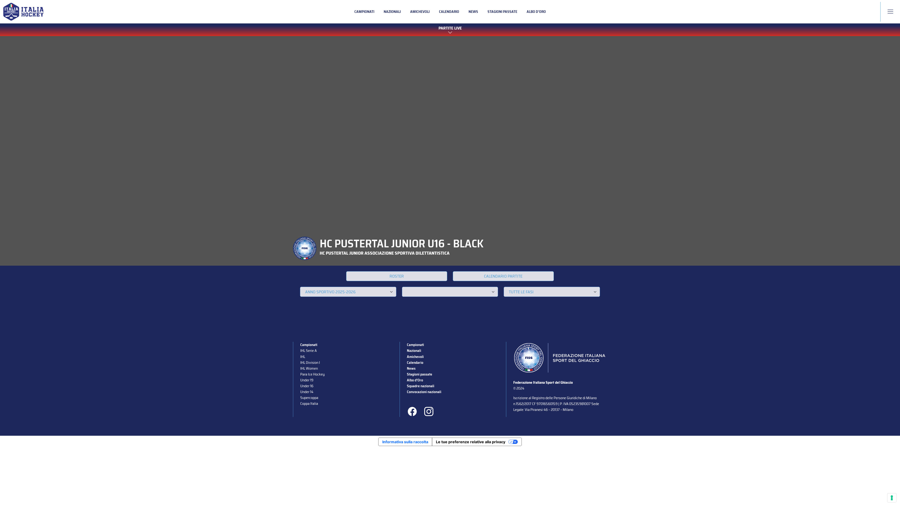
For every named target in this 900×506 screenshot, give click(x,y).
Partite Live (450, 28)
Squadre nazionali (420, 386)
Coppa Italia (309, 403)
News (473, 12)
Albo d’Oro (536, 12)
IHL (302, 357)
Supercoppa (309, 398)
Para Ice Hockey (312, 374)
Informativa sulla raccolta (405, 441)
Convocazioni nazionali (424, 392)
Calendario (449, 12)
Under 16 (306, 386)
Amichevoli (420, 12)
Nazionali (392, 12)
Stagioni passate (502, 12)
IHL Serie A (308, 350)
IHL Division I (310, 362)
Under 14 (306, 392)
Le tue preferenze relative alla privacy (470, 441)
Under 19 (306, 380)
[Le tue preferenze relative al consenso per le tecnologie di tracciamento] (891, 497)
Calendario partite (503, 276)
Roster (397, 276)
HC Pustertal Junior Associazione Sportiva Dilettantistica (385, 253)
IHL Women (309, 368)
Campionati (364, 12)
